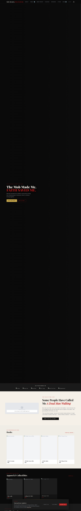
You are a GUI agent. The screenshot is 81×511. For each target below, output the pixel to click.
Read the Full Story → (50, 418)
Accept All (63, 504)
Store (59, 1)
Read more (29, 507)
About (27, 1)
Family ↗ (32, 1)
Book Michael (12, 200)
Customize (54, 504)
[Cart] (73, 2)
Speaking (53, 1)
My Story (22, 200)
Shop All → (71, 475)
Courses (47, 1)
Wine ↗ (65, 1)
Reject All (46, 504)
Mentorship (40, 1)
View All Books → (69, 432)
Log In (69, 1)
